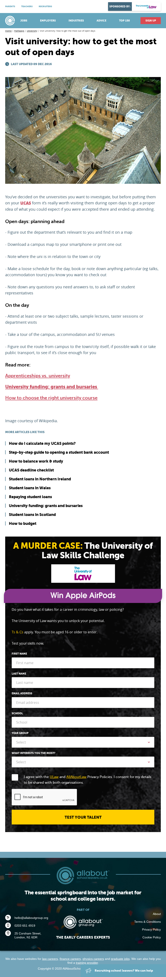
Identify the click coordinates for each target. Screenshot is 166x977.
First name (19, 653)
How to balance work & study (36, 461)
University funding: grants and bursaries (51, 386)
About (157, 914)
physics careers (93, 959)
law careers (50, 959)
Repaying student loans (30, 496)
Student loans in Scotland (32, 514)
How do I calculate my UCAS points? (42, 443)
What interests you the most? (33, 753)
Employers (48, 20)
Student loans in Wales (30, 488)
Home (8, 31)
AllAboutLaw (76, 777)
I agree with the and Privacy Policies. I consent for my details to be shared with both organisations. (87, 780)
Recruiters (45, 6)
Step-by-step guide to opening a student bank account (59, 452)
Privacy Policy (151, 929)
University (32, 31)
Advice (101, 20)
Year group (20, 733)
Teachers (27, 6)
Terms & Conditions (147, 921)
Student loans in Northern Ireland (40, 479)
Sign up (150, 20)
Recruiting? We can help (123, 970)
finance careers (70, 959)
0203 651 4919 (24, 925)
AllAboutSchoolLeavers (10, 20)
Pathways (19, 31)
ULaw (54, 777)
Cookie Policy (151, 937)
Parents (10, 6)
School (17, 713)
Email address (22, 693)
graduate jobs (120, 959)
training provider (87, 962)
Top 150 (124, 20)
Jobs (23, 20)
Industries (76, 20)
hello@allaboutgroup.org (31, 918)
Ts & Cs (17, 632)
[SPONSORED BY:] (146, 6)
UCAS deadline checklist (31, 470)
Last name (19, 673)
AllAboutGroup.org (83, 922)
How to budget (22, 523)
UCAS (25, 203)
